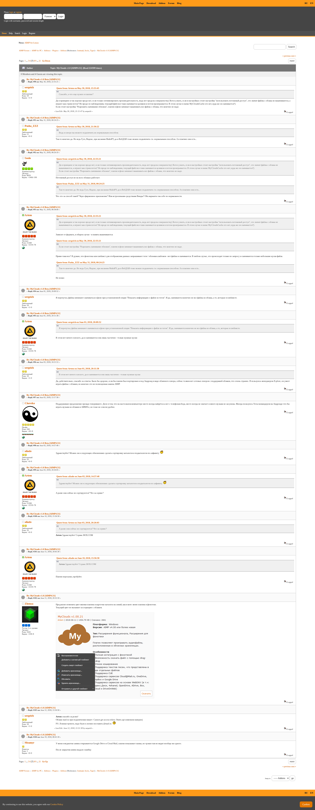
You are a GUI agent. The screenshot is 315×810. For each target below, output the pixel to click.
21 (40, 61)
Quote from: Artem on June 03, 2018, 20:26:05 (77, 522)
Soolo (87, 51)
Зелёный (80, 51)
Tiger (92, 51)
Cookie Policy (56, 804)
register (18, 12)
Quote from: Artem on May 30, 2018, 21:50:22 (77, 126)
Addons (161, 3)
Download (151, 3)
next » (293, 56)
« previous (287, 56)
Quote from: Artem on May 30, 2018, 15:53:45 (77, 88)
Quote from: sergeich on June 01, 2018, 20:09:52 (78, 322)
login (11, 12)
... (27, 61)
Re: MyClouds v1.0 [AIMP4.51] (41, 595)
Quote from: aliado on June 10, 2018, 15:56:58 (77, 558)
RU (306, 3)
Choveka (30, 403)
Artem (28, 215)
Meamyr (29, 742)
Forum (171, 3)
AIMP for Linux (32, 43)
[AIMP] (23, 248)
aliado (28, 451)
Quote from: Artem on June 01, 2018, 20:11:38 (77, 368)
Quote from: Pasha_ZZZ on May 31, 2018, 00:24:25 (80, 183)
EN (311, 3)
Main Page (139, 3)
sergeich (29, 87)
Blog (179, 3)
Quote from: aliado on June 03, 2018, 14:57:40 (77, 476)
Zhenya (29, 603)
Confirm (306, 804)
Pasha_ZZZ (31, 126)
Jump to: (268, 778)
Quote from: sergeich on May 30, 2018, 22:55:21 (78, 159)
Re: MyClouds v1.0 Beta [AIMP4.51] (43, 79)
